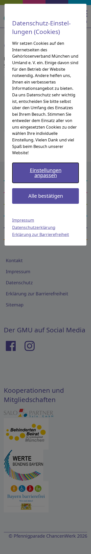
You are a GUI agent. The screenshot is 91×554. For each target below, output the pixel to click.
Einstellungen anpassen (45, 173)
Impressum (23, 220)
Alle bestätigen (45, 195)
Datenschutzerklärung (33, 227)
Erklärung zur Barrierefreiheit (40, 234)
